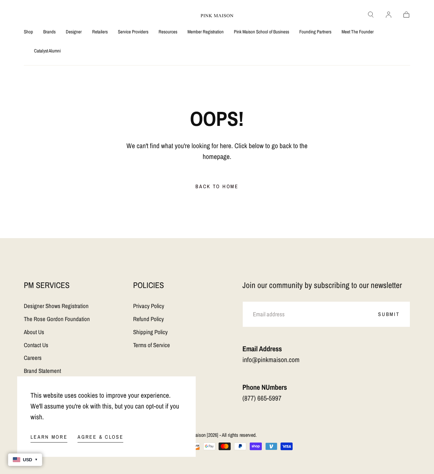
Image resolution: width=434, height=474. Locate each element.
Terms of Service (151, 345)
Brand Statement (42, 371)
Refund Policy (148, 319)
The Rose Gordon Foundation (57, 319)
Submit (388, 314)
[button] (371, 14)
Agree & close (100, 436)
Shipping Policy (150, 332)
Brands (49, 32)
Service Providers (133, 32)
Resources (168, 32)
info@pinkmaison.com (271, 359)
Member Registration (205, 32)
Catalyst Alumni (47, 51)
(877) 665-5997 (261, 398)
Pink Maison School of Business (261, 32)
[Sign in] (388, 14)
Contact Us (36, 345)
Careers (33, 358)
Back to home (216, 186)
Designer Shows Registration (56, 306)
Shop (28, 32)
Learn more (49, 436)
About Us (34, 332)
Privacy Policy (148, 306)
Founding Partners (315, 32)
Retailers (100, 32)
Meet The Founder (358, 32)
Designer (74, 32)
